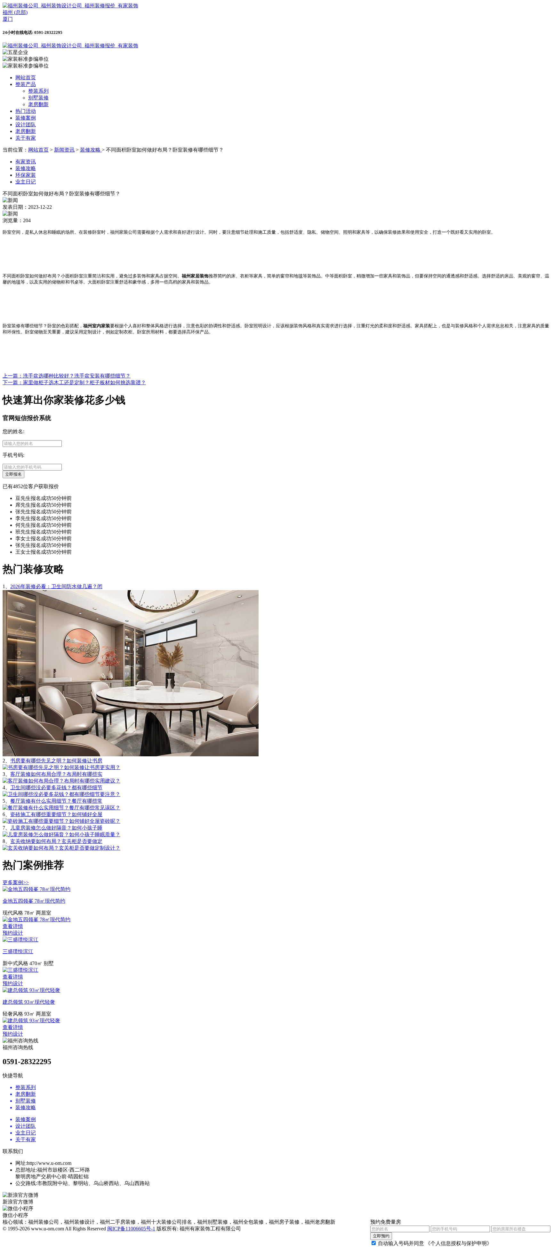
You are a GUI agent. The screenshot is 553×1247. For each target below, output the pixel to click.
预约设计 (13, 933)
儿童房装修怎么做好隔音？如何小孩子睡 (56, 827)
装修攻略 (91, 149)
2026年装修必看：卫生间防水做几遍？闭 (56, 586)
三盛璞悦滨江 (18, 951)
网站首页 (25, 77)
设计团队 (25, 124)
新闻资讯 (64, 149)
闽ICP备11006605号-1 (131, 1228)
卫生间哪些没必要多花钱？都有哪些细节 (56, 787)
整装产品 (25, 84)
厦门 (8, 19)
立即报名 (13, 474)
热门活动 (25, 111)
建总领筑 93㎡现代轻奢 (29, 1002)
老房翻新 (38, 104)
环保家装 (25, 175)
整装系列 (38, 91)
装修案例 (25, 118)
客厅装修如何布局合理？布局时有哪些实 (56, 774)
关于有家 (25, 138)
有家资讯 (25, 161)
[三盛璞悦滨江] (20, 939)
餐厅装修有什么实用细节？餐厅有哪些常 (56, 801)
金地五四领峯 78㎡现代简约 (34, 901)
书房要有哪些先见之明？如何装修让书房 (56, 760)
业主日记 (25, 181)
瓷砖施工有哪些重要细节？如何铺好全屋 (56, 814)
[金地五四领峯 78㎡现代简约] (36, 889)
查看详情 (13, 926)
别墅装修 (38, 97)
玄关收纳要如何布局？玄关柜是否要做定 (56, 841)
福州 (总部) (15, 12)
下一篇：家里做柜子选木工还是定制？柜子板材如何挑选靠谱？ (74, 382)
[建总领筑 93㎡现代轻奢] (31, 990)
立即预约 (381, 1236)
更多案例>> (16, 882)
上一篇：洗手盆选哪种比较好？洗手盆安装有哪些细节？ (67, 375)
